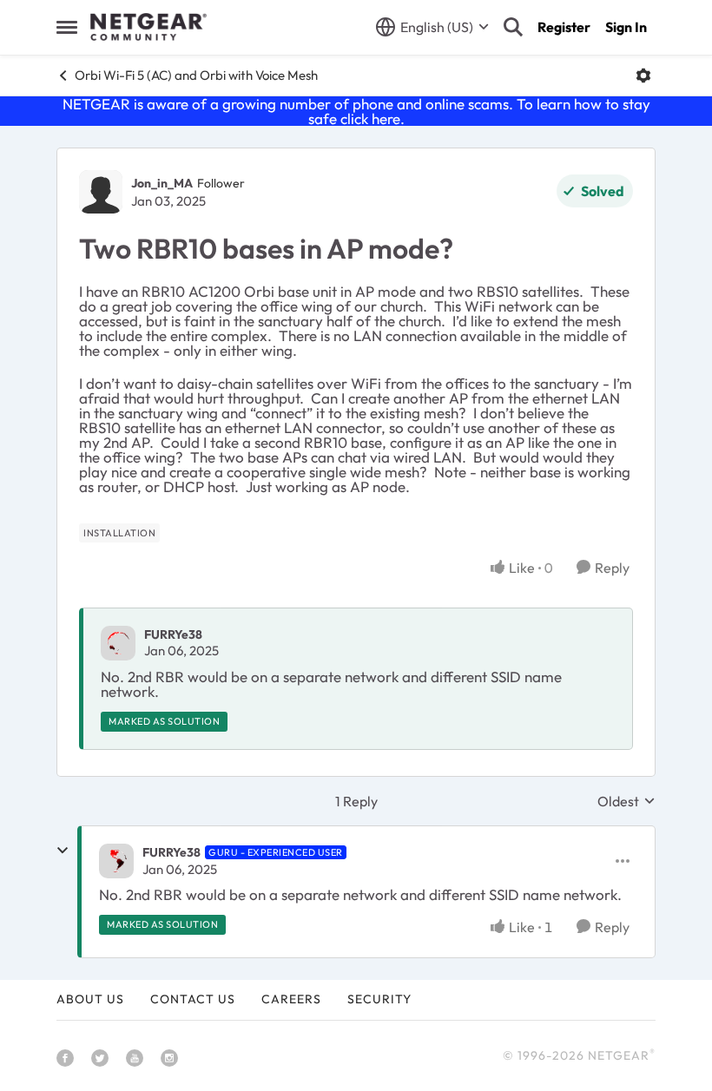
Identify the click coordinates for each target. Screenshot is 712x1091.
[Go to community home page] (148, 27)
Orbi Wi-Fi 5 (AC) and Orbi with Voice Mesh (196, 75)
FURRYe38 (173, 634)
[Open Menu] (643, 75)
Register (563, 27)
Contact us (192, 999)
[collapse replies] (62, 850)
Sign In (626, 27)
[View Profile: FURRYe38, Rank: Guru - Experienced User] (116, 861)
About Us (90, 999)
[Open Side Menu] (67, 27)
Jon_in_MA (162, 183)
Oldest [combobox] (626, 801)
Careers (291, 999)
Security (379, 999)
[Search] (513, 26)
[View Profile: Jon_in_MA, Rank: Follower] (100, 192)
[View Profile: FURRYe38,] (118, 643)
